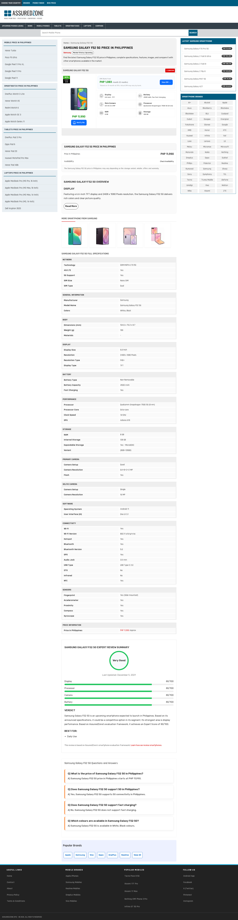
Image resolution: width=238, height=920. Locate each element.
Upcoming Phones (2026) (12, 26)
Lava (189, 141)
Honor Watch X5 (12, 100)
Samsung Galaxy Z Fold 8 (207, 63)
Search (193, 32)
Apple (68, 855)
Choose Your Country (11, 3)
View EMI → (166, 82)
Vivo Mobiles (71, 901)
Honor (207, 130)
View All (137, 855)
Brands (26, 3)
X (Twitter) (188, 888)
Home (66, 42)
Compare (99, 26)
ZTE (224, 191)
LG (225, 141)
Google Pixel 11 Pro (13, 71)
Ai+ (189, 102)
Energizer (225, 119)
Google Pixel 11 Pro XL (14, 64)
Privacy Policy (13, 894)
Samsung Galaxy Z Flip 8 (207, 71)
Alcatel (207, 102)
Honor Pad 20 (11, 151)
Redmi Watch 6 (12, 107)
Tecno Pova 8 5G (132, 876)
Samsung (67, 53)
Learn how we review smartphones (146, 745)
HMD (189, 130)
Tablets (57, 26)
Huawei (189, 135)
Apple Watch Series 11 (15, 121)
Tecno (189, 180)
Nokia (207, 152)
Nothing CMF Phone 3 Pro (136, 899)
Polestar (207, 163)
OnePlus (112, 855)
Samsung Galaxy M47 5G (207, 78)
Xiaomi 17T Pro (131, 883)
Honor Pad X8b (11, 165)
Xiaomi (207, 191)
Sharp (224, 168)
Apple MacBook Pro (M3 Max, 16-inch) (21, 187)
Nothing (224, 152)
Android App (188, 876)
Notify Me (80, 122)
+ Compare (170, 70)
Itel (224, 135)
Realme (125, 855)
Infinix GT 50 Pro (132, 906)
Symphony (207, 174)
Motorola (189, 152)
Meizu (189, 146)
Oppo (101, 855)
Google (225, 124)
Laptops (87, 26)
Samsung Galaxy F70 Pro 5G (207, 48)
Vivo (92, 855)
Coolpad (224, 113)
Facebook (187, 882)
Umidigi (189, 185)
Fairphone (189, 124)
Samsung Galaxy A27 (207, 86)
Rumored (189, 168)
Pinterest (187, 894)
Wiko (190, 191)
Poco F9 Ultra (11, 57)
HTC (224, 130)
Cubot (189, 119)
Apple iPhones (72, 876)
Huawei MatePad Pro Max (16, 158)
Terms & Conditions (16, 901)
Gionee (207, 124)
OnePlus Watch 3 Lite (15, 94)
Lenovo (207, 141)
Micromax (207, 146)
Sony (189, 174)
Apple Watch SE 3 (13, 114)
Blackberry (207, 108)
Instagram (188, 901)
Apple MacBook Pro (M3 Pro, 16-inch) (21, 181)
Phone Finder (38, 3)
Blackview (225, 108)
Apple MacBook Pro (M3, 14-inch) (19, 201)
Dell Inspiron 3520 (13, 208)
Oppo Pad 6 (10, 144)
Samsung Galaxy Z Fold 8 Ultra (207, 56)
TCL (224, 174)
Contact (10, 882)
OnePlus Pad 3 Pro (13, 137)
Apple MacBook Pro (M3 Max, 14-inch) (21, 194)
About (10, 888)
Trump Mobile (207, 180)
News (30, 26)
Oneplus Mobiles (73, 894)
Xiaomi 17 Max (131, 891)
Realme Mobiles (73, 888)
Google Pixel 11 (11, 78)
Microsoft (225, 146)
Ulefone (224, 180)
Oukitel (225, 157)
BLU (207, 113)
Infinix (207, 135)
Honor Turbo (10, 50)
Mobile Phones (43, 26)
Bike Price (51, 3)
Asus (189, 108)
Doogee (207, 119)
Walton (225, 185)
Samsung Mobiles (74, 882)
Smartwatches (72, 26)
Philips (189, 163)
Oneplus (189, 157)
